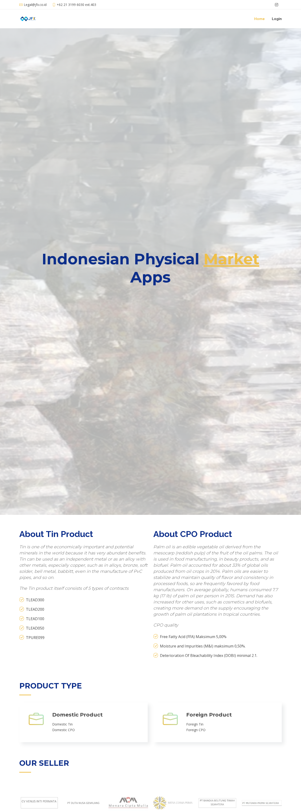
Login (277, 19)
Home (259, 19)
